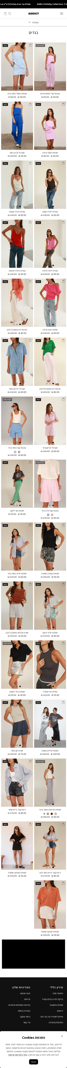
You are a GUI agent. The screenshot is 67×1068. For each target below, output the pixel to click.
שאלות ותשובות (56, 1005)
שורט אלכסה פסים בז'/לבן (17, 632)
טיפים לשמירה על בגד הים (52, 1016)
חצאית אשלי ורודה (50, 152)
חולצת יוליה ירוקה (50, 632)
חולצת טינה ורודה (50, 329)
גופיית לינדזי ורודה (50, 270)
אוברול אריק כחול (17, 152)
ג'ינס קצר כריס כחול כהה (50, 872)
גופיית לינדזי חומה (50, 211)
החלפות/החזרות (56, 1022)
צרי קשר (26, 1022)
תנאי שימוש (25, 993)
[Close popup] (62, 1036)
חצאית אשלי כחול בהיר (17, 93)
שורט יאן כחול (17, 750)
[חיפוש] (9, 13)
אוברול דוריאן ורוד (50, 447)
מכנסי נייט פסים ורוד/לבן (50, 389)
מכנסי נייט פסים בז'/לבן (17, 329)
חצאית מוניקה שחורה (17, 872)
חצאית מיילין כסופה (50, 750)
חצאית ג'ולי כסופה (17, 691)
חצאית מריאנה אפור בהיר (50, 809)
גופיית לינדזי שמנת (17, 211)
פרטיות (27, 999)
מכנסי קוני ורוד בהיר (50, 510)
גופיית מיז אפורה (50, 691)
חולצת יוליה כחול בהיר (17, 573)
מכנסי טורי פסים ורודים (50, 93)
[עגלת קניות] (5, 13)
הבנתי (33, 1061)
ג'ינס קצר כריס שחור (17, 809)
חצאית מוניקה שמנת (50, 931)
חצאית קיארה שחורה (50, 573)
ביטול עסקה (25, 1016)
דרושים (60, 1010)
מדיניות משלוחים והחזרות (19, 1005)
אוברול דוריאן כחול (17, 389)
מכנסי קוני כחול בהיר (17, 447)
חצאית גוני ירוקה (17, 510)
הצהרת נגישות (24, 1010)
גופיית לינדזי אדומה (17, 270)
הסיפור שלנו (58, 993)
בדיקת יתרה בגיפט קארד (52, 999)
